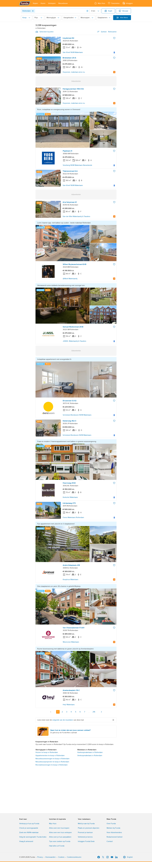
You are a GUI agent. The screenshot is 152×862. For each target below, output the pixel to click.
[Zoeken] (87, 11)
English (130, 857)
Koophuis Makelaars (70, 579)
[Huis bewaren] (114, 38)
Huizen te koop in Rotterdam (46, 752)
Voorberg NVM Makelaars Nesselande (77, 165)
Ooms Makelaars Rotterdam (73, 517)
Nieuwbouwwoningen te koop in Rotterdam (52, 759)
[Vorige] (51, 712)
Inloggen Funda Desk (86, 841)
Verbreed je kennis (85, 837)
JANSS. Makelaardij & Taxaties (74, 341)
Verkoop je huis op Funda (29, 823)
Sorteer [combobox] (109, 32)
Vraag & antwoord (26, 841)
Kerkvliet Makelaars (70, 497)
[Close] (32, 11)
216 (94, 712)
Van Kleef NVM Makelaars (73, 52)
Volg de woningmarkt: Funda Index (32, 837)
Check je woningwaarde (28, 828)
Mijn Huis (52, 823)
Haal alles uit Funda (56, 846)
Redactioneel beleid (114, 837)
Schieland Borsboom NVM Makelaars (77, 415)
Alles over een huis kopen (59, 828)
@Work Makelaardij (70, 278)
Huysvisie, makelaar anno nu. (74, 72)
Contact (110, 841)
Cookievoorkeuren (74, 857)
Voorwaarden (50, 857)
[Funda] (24, 3)
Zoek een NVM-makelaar (29, 832)
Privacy (40, 857)
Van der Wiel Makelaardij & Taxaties (76, 216)
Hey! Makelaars (69, 704)
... (89, 712)
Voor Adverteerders (114, 832)
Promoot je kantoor (85, 832)
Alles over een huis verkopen (60, 832)
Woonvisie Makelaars (71, 642)
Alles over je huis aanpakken (60, 837)
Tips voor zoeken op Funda (59, 841)
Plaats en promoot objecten (88, 828)
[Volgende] (101, 712)
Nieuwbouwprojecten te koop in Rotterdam (52, 762)
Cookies (61, 857)
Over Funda (111, 823)
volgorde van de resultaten (62, 720)
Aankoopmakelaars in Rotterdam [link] (90, 752)
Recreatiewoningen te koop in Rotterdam (51, 765)
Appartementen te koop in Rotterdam (50, 755)
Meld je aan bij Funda (86, 823)
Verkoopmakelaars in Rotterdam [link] (89, 755)
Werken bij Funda (113, 828)
